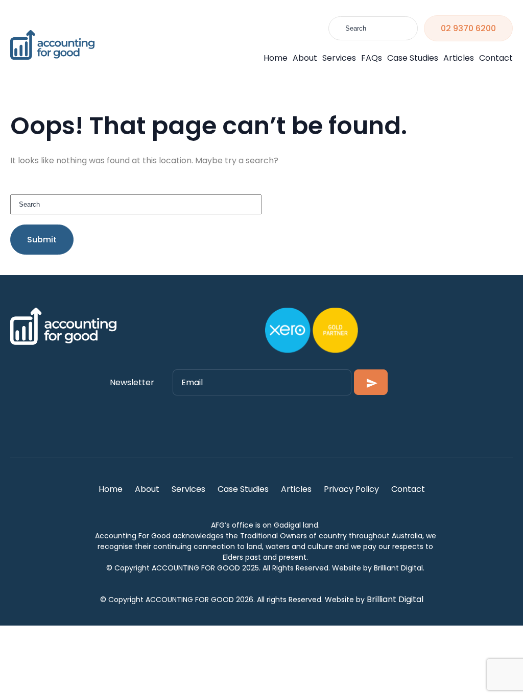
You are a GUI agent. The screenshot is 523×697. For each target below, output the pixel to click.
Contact (496, 58)
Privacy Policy (351, 489)
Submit (42, 239)
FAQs (371, 58)
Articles (458, 58)
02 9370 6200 (468, 28)
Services (339, 58)
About (305, 58)
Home (276, 58)
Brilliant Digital (395, 599)
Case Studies (412, 58)
